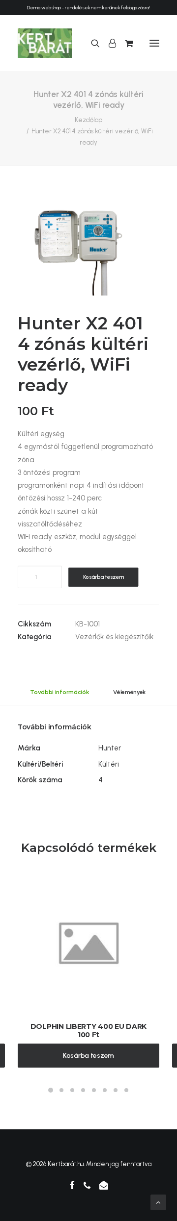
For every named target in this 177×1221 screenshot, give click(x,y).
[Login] (108, 43)
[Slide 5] (93, 1090)
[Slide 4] (83, 1090)
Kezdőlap (88, 120)
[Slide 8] (126, 1090)
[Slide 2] (61, 1090)
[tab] (130, 696)
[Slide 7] (115, 1090)
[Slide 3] (72, 1090)
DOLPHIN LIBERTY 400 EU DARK (88, 1026)
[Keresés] (91, 43)
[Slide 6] (104, 1090)
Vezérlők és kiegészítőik (114, 636)
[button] (154, 43)
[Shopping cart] (124, 43)
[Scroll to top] (158, 1201)
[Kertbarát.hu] (45, 43)
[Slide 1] (50, 1090)
